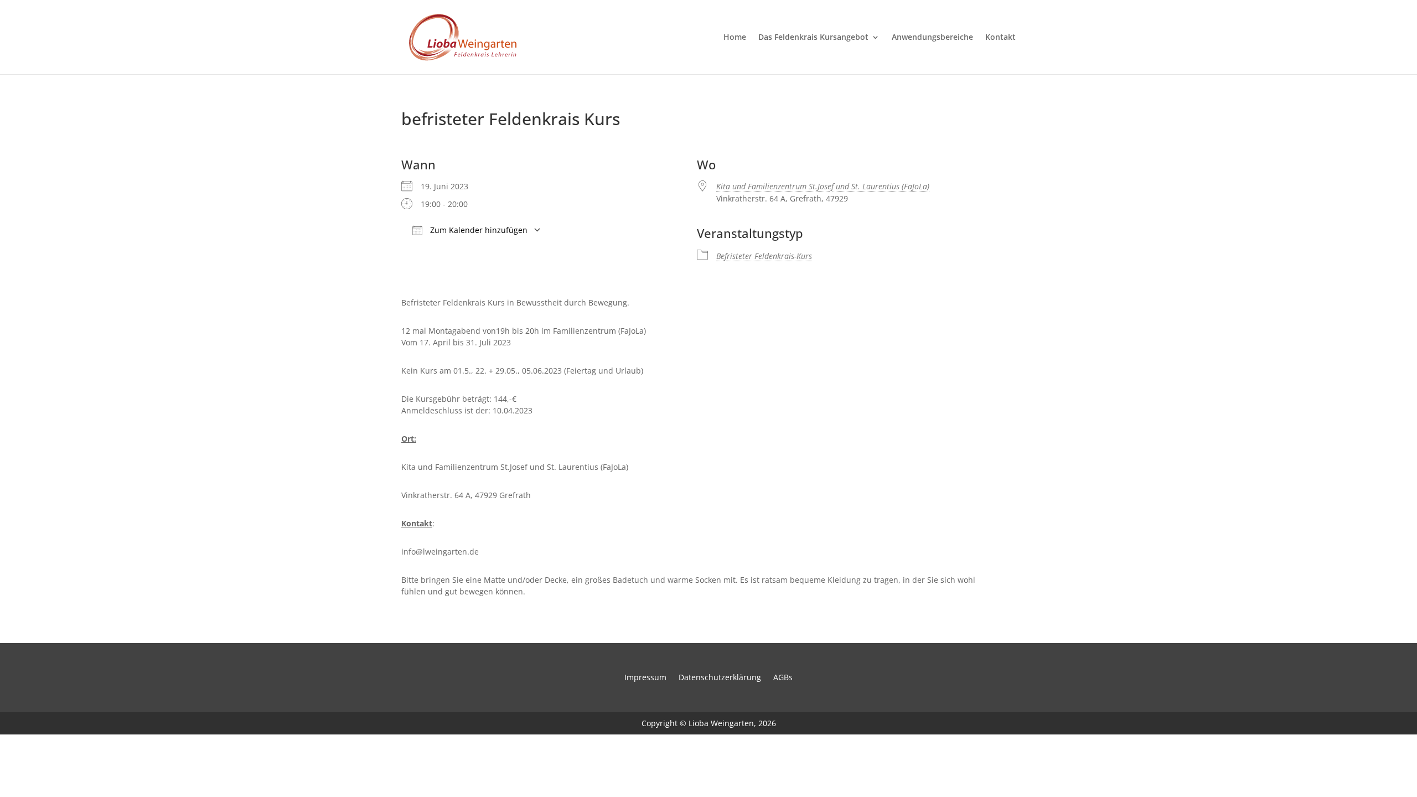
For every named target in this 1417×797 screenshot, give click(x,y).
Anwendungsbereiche (932, 37)
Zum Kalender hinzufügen (478, 230)
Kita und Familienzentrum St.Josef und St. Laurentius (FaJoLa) (822, 186)
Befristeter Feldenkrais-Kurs (764, 256)
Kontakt (1000, 37)
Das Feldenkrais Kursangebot (813, 37)
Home (734, 37)
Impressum (645, 678)
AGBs (783, 678)
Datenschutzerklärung (720, 678)
